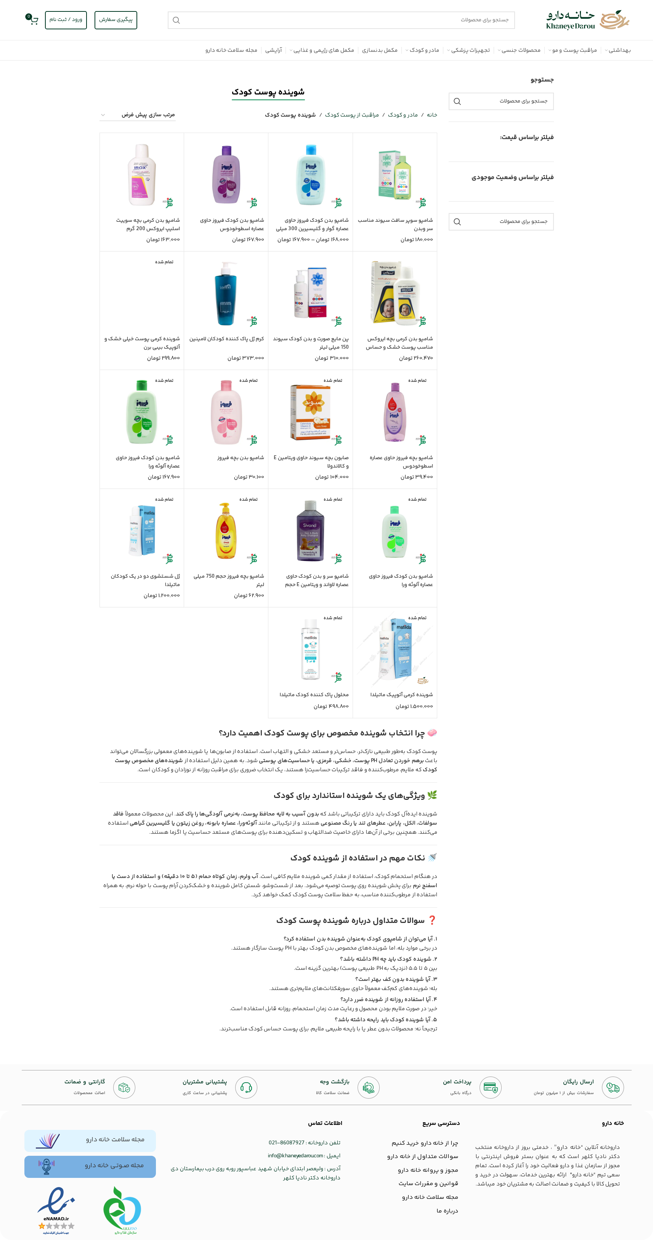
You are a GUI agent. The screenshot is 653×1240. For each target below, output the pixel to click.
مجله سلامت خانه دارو (115, 1140)
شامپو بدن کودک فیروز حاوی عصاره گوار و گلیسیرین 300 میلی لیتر (312, 229)
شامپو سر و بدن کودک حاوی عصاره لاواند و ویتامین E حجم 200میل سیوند (317, 585)
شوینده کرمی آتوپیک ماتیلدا (402, 695)
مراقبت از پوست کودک (352, 115)
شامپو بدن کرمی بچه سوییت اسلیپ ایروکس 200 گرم (148, 224)
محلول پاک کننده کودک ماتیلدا (314, 695)
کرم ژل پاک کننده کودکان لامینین (226, 339)
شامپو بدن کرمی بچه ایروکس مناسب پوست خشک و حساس (399, 343)
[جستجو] (176, 20)
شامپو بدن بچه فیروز (240, 458)
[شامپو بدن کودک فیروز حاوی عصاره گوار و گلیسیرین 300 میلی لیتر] (310, 175)
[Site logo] (588, 20)
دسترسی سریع (441, 1123)
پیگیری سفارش (116, 20)
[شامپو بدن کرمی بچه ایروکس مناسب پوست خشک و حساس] (395, 293)
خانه (432, 115)
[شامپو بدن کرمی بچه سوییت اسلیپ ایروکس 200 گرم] (142, 175)
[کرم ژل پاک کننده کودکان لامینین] (226, 293)
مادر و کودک (403, 115)
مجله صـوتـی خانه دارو (114, 1166)
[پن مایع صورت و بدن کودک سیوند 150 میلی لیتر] (310, 293)
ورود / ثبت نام (66, 20)
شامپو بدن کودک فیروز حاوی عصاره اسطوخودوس (232, 224)
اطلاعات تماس (325, 1123)
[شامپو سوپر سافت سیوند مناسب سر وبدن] (395, 175)
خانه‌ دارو (613, 1123)
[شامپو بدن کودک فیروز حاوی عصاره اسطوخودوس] (226, 175)
